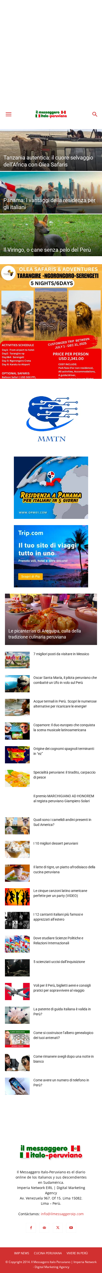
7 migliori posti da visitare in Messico (61, 654)
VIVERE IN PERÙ (77, 1253)
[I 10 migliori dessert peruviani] (17, 849)
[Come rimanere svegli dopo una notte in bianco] (17, 1062)
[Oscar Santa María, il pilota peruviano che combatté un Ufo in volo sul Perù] (17, 683)
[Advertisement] (51, 53)
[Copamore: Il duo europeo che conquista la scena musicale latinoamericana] (17, 731)
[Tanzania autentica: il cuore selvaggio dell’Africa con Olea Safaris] (51, 161)
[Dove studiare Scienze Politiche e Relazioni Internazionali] (17, 944)
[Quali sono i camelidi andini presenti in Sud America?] (17, 825)
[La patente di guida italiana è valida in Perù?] (17, 1015)
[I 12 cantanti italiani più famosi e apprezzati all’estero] (17, 920)
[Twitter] (58, 1228)
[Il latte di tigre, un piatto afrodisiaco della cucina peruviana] (17, 873)
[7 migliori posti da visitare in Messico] (17, 660)
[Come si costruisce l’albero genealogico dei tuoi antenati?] (17, 1038)
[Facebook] (31, 1228)
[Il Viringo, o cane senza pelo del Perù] (51, 246)
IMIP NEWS (21, 1253)
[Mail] (44, 1228)
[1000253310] (51, 321)
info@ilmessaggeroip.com (62, 1213)
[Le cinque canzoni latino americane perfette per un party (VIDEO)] (17, 896)
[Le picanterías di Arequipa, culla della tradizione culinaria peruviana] (51, 619)
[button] (8, 114)
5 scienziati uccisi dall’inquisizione (59, 962)
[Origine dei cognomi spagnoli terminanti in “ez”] (17, 754)
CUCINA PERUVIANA (48, 1253)
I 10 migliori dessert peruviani (55, 843)
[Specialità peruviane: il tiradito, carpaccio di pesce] (17, 778)
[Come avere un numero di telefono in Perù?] (17, 1086)
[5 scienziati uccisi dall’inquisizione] (17, 967)
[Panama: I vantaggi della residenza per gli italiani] (51, 203)
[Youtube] (71, 1228)
